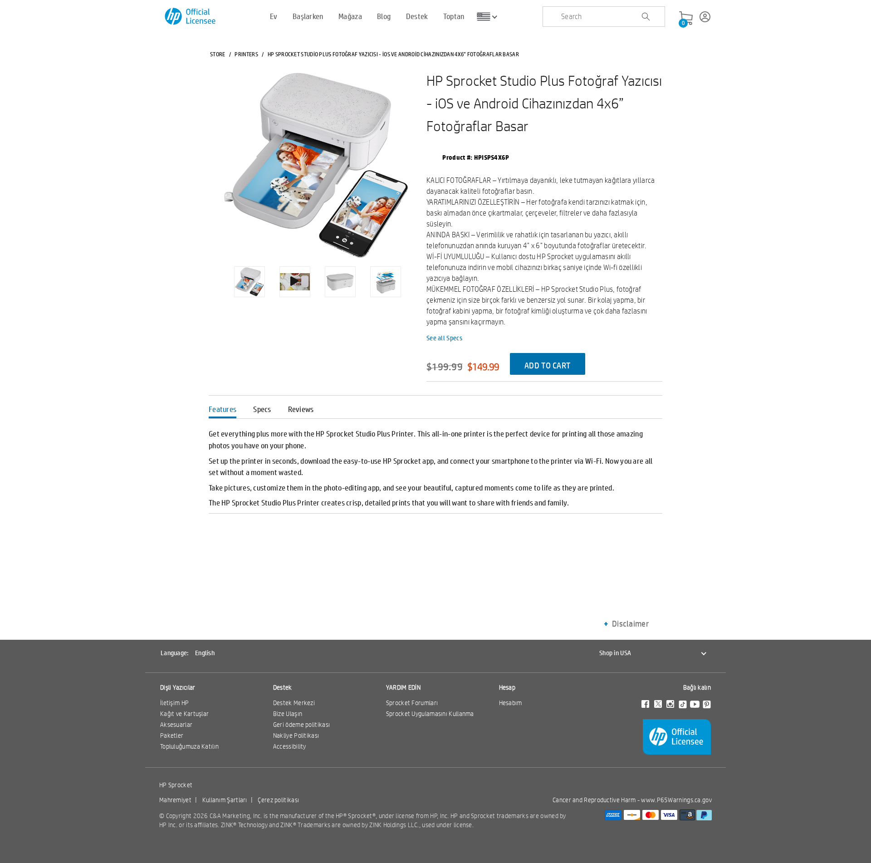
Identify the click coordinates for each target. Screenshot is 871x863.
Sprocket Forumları (412, 703)
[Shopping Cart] (686, 18)
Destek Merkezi (294, 703)
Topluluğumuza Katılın (189, 746)
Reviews (301, 409)
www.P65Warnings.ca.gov (676, 800)
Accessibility (289, 746)
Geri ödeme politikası (301, 725)
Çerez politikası (278, 800)
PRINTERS (246, 54)
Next (416, 274)
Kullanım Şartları (224, 800)
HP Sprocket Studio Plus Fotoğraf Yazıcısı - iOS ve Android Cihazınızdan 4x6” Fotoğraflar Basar (544, 103)
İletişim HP (174, 703)
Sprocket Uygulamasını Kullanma (430, 714)
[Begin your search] (645, 17)
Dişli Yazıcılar (178, 687)
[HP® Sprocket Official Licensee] (191, 16)
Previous (217, 274)
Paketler (171, 735)
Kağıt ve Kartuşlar (184, 714)
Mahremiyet (175, 800)
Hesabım (510, 703)
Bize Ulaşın (287, 714)
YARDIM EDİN (403, 687)
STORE (217, 54)
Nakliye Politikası (296, 735)
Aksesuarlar (176, 725)
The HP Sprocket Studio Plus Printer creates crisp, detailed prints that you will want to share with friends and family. (389, 502)
